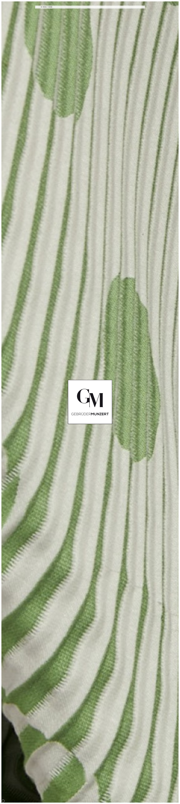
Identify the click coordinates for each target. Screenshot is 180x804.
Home (50, 7)
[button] (3, 801)
